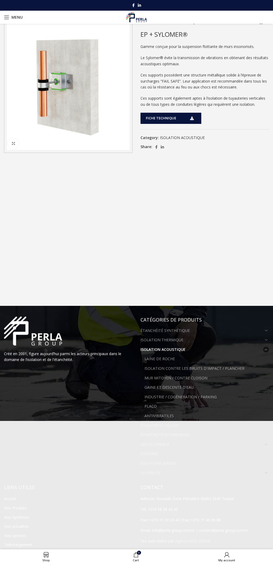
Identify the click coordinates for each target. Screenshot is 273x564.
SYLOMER (149, 453)
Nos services (15, 535)
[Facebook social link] (133, 5)
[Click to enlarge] (13, 143)
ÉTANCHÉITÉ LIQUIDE (159, 425)
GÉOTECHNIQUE (155, 444)
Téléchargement (18, 544)
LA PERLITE (150, 472)
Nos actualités (16, 526)
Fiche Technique (161, 118)
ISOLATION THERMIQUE (161, 339)
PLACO (150, 406)
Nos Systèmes (16, 517)
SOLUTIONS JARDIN (158, 463)
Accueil (10, 498)
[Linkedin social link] (139, 5)
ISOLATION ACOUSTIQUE (182, 137)
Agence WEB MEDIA (192, 540)
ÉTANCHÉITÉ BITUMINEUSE (165, 434)
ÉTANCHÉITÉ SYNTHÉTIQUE (165, 330)
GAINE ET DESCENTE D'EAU (169, 387)
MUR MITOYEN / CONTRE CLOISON (175, 377)
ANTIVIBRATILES (159, 415)
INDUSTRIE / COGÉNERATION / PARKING (180, 396)
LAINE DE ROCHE (159, 358)
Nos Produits (15, 507)
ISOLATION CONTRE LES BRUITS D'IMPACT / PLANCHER (194, 368)
